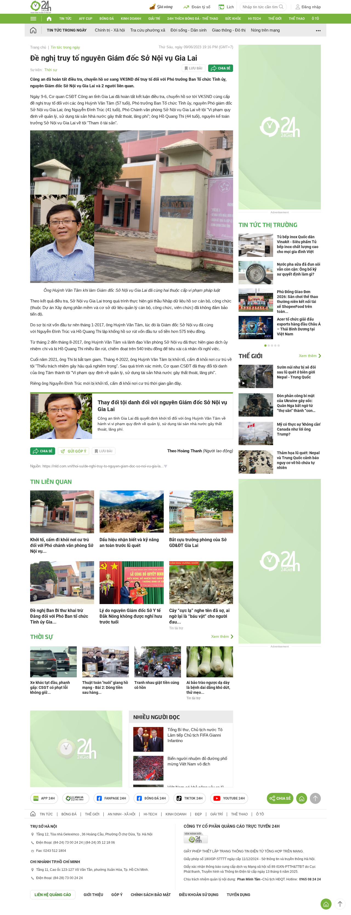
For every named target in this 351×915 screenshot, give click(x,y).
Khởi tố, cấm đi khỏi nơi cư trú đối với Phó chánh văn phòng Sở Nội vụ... (61, 545)
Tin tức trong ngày (67, 30)
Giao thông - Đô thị (228, 30)
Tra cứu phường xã (147, 30)
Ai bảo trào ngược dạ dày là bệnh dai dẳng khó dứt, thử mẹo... (208, 687)
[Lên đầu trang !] (340, 904)
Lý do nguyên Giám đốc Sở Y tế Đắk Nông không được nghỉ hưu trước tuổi (131, 616)
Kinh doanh (131, 19)
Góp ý (117, 894)
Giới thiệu (93, 894)
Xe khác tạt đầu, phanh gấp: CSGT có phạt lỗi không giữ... (50, 687)
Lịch (230, 7)
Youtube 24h (234, 798)
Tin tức (65, 19)
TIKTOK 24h (193, 798)
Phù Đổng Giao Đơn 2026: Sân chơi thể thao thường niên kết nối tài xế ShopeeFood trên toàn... (297, 302)
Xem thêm (220, 636)
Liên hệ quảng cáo (53, 894)
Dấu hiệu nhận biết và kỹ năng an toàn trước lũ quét (129, 542)
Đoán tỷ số (201, 7)
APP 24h (48, 798)
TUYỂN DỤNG (238, 894)
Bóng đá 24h (155, 798)
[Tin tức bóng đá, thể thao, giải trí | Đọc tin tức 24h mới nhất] (40, 6)
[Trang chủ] (38, 30)
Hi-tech (254, 19)
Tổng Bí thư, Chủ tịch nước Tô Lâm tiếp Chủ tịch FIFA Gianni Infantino (195, 735)
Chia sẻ (224, 68)
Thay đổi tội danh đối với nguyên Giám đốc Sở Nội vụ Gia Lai (162, 405)
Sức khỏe (233, 19)
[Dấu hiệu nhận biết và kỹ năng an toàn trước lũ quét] (131, 511)
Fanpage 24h (115, 798)
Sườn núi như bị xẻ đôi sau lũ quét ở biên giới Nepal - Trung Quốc (296, 372)
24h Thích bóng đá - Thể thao (192, 19)
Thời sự (50, 70)
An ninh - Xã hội (121, 814)
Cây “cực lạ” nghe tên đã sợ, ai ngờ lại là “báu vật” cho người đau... (199, 616)
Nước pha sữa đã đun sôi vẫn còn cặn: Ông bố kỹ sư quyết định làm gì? (298, 269)
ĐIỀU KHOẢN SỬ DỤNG (199, 894)
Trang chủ (38, 47)
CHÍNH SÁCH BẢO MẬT (151, 894)
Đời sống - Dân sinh (188, 30)
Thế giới (274, 19)
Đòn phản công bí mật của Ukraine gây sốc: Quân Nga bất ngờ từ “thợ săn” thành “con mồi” (296, 403)
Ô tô (315, 19)
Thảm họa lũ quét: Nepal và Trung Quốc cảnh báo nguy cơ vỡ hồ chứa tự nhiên (298, 460)
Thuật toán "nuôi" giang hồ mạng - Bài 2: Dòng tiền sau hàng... (105, 687)
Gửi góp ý (77, 451)
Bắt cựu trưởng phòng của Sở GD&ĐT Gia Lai (198, 542)
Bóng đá (107, 19)
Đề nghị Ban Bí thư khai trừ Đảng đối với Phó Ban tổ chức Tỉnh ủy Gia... (59, 616)
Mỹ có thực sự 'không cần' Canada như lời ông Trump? (299, 429)
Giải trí (154, 19)
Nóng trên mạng (265, 30)
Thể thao (297, 19)
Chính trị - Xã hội (110, 30)
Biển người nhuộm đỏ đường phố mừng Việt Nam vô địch (197, 761)
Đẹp (198, 814)
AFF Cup (85, 19)
